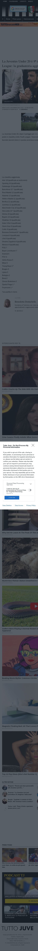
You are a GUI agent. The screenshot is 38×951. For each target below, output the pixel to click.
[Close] (34, 446)
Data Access (19, 505)
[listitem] (19, 484)
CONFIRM (12, 497)
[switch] (29, 490)
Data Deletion (7, 505)
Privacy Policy (31, 505)
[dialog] (19, 475)
